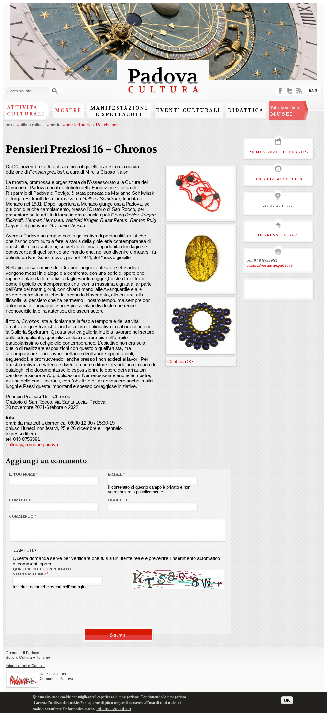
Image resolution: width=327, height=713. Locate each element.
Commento (22, 516)
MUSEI (285, 111)
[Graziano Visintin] (200, 289)
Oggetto (117, 500)
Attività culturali (26, 110)
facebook (280, 91)
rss (299, 91)
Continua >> (180, 361)
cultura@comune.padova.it (34, 444)
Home (11, 125)
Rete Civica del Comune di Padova (56, 676)
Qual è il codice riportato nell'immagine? (42, 571)
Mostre (68, 110)
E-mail (116, 474)
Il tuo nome (23, 474)
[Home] (163, 95)
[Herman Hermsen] (200, 350)
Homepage (20, 500)
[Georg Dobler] (200, 216)
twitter (290, 91)
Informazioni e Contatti (25, 666)
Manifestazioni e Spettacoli (119, 111)
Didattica (246, 110)
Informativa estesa (113, 708)
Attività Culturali (33, 125)
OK (287, 700)
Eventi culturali (188, 110)
